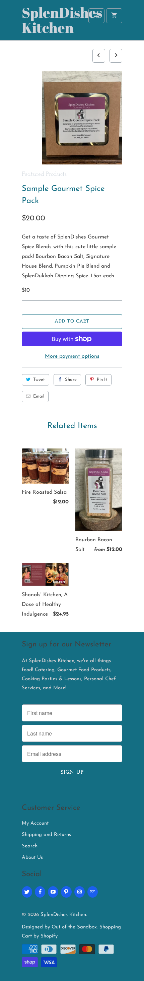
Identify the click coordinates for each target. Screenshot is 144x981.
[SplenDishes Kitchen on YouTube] (53, 892)
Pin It (102, 379)
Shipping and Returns (46, 834)
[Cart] (114, 15)
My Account (35, 823)
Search (30, 846)
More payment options (72, 356)
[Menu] (96, 15)
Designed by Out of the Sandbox (59, 927)
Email (38, 396)
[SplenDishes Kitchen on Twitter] (27, 892)
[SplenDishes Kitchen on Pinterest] (66, 892)
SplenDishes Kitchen (48, 21)
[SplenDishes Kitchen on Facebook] (40, 892)
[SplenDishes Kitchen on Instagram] (79, 892)
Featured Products (44, 174)
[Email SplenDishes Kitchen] (92, 892)
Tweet (39, 379)
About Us (32, 857)
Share (71, 379)
